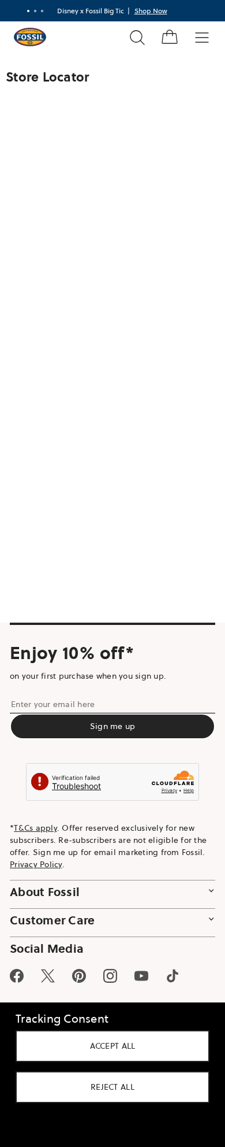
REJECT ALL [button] (108, 1087)
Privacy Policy (36, 864)
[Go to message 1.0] (23, 11)
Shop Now (146, 11)
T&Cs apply (35, 828)
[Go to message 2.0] (30, 11)
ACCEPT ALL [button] (108, 1046)
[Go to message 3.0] (37, 11)
